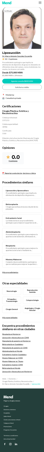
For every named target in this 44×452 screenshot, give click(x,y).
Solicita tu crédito (22, 87)
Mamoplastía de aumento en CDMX (14, 348)
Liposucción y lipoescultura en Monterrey (17, 372)
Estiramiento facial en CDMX (12, 365)
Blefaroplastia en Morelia (11, 368)
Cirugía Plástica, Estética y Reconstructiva (17, 381)
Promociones (8, 426)
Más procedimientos (10, 272)
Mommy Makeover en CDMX (12, 358)
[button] (39, 2)
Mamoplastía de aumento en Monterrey (16, 341)
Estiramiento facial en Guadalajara (14, 355)
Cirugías (6, 406)
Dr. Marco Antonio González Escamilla (15, 384)
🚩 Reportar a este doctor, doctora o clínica (19, 173)
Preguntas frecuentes (10, 430)
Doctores (12, 379)
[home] (6, 2)
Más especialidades (9, 318)
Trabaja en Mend (9, 423)
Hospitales (7, 413)
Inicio (4, 379)
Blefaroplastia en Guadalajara (12, 344)
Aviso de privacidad (9, 439)
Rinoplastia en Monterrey (11, 334)
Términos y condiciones (11, 435)
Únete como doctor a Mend (12, 420)
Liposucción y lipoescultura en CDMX (15, 338)
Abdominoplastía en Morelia (12, 351)
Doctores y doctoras (10, 409)
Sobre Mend (7, 416)
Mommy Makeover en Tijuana (12, 361)
